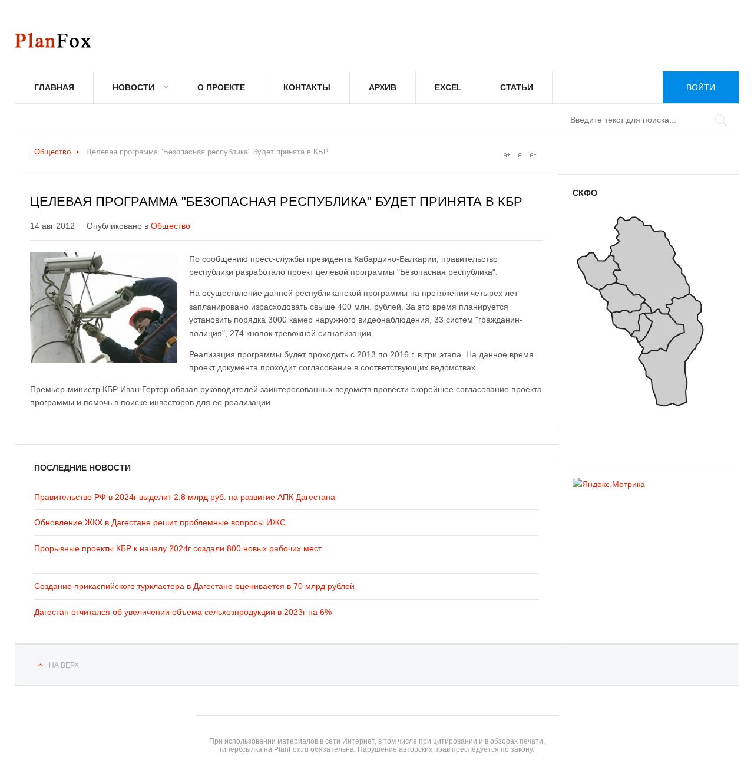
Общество (52, 151)
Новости (133, 87)
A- (532, 155)
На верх (64, 665)
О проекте (221, 87)
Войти (700, 87)
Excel (448, 87)
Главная (54, 87)
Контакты (306, 87)
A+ (506, 155)
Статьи (516, 87)
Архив (382, 87)
